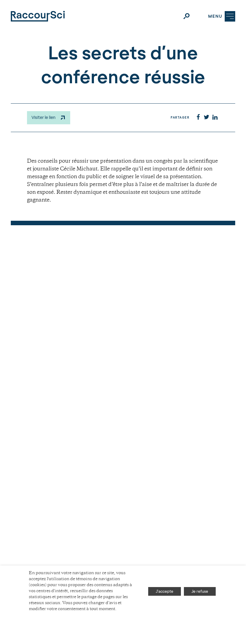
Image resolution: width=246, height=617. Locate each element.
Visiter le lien (44, 117)
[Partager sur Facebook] (198, 118)
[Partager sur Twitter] (206, 118)
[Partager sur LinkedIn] (215, 118)
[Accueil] (38, 16)
